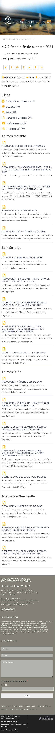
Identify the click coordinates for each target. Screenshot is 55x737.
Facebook (14, 609)
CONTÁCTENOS (16, 710)
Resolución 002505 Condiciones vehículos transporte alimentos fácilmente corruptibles (23, 329)
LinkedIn (11, 609)
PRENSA (5, 710)
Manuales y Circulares (18, 117)
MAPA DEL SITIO (30, 710)
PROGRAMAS (18, 706)
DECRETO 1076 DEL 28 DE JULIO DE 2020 (24, 352)
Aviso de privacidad (8, 730)
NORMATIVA (30, 706)
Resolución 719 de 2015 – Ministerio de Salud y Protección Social (26, 280)
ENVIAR (26, 695)
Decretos (13, 106)
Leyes (11, 112)
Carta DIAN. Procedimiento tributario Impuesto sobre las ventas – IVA (26, 188)
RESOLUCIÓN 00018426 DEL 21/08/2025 (23, 146)
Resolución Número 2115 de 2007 (22, 257)
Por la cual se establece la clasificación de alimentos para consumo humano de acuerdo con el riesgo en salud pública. (25, 288)
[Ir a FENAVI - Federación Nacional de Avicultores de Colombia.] (5, 39)
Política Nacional (16, 123)
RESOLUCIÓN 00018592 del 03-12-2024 (23, 231)
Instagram (8, 609)
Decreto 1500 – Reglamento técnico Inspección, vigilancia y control (24, 304)
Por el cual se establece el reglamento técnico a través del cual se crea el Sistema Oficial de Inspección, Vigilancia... (26, 312)
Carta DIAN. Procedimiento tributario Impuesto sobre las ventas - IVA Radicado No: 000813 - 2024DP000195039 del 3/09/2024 (27, 196)
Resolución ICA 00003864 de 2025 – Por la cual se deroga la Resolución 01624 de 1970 (27, 170)
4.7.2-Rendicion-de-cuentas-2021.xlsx (20, 53)
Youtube (5, 609)
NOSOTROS (6, 706)
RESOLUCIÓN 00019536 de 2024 (19, 210)
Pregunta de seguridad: (14, 681)
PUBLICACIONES (43, 706)
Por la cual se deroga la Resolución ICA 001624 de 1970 (27, 176)
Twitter (2, 609)
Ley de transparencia (9, 721)
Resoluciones (15, 128)
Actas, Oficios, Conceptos (19, 101)
